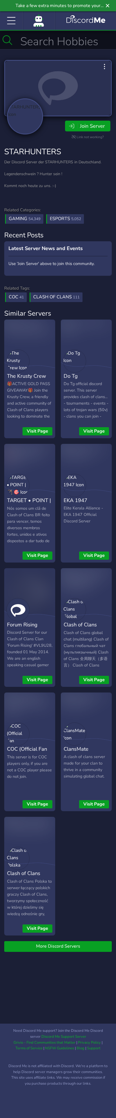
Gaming (25, 219)
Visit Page (37, 431)
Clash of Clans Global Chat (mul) (84, 628)
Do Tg (71, 375)
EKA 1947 (75, 500)
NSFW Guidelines (59, 1048)
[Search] (7, 40)
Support (94, 1048)
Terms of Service (29, 1048)
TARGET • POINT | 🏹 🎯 (29, 504)
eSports (65, 219)
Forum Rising (22, 624)
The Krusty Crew (26, 375)
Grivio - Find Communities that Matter (44, 1042)
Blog (80, 1048)
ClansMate (76, 748)
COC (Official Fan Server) (27, 753)
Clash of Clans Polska (23, 877)
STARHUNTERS (32, 151)
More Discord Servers (58, 946)
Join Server (92, 126)
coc (16, 297)
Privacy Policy (89, 1042)
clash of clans (56, 297)
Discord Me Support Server (63, 1036)
